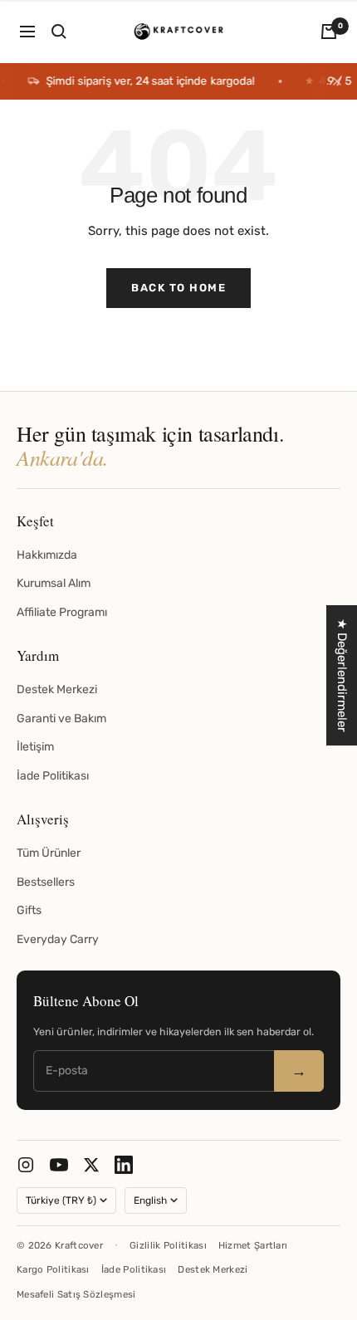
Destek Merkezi (57, 689)
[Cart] (328, 31)
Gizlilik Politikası (168, 1245)
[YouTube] (59, 1165)
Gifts (29, 910)
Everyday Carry (58, 939)
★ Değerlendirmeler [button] (342, 675)
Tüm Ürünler (49, 853)
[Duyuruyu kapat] (337, 81)
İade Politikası (53, 776)
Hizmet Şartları (253, 1245)
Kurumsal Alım (53, 583)
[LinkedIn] (124, 1165)
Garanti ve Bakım (61, 718)
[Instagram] (26, 1165)
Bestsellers (46, 882)
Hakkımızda (47, 555)
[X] (91, 1164)
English (150, 1200)
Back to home (178, 287)
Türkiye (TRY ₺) (61, 1200)
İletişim (35, 747)
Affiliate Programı (62, 612)
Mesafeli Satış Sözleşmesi (76, 1294)
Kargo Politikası (53, 1269)
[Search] (58, 31)
